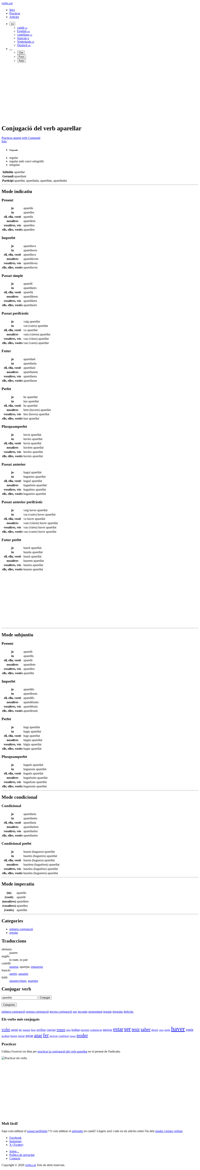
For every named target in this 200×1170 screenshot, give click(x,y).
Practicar (14, 13)
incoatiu (83, 1011)
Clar (21, 52)
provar (54, 1036)
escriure (85, 1030)
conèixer (63, 1036)
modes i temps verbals (168, 1131)
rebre (68, 1030)
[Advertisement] (100, 93)
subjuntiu (77, 1131)
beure (13, 1036)
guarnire (33, 980)
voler (6, 1029)
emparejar (37, 966)
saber (146, 1029)
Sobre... (14, 1151)
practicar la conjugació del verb (62, 1051)
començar (96, 1029)
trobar (75, 1030)
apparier (23, 973)
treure (73, 1036)
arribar (41, 1030)
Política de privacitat (21, 1155)
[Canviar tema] (10, 49)
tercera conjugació (61, 1011)
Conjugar (45, 997)
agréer (13, 973)
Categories (9, 1004)
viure (161, 1030)
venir (189, 1030)
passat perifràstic (37, 1131)
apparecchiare (17, 980)
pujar (29, 1036)
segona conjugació (37, 1011)
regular (13, 932)
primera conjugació (21, 929)
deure (154, 1029)
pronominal (95, 1011)
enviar (21, 1036)
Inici (12, 10)
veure (60, 1029)
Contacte (14, 1158)
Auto (21, 60)
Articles (14, 17)
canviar (51, 1029)
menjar (107, 1030)
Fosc (21, 56)
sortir (167, 1030)
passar (26, 1029)
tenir (136, 1029)
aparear (13, 966)
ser (127, 1029)
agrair (14, 1029)
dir (20, 1030)
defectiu (128, 1011)
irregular (117, 1011)
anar (38, 1035)
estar (118, 1029)
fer (46, 1035)
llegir (33, 1030)
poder (82, 1035)
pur (75, 1011)
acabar (6, 1036)
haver (178, 1028)
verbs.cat (7, 3)
